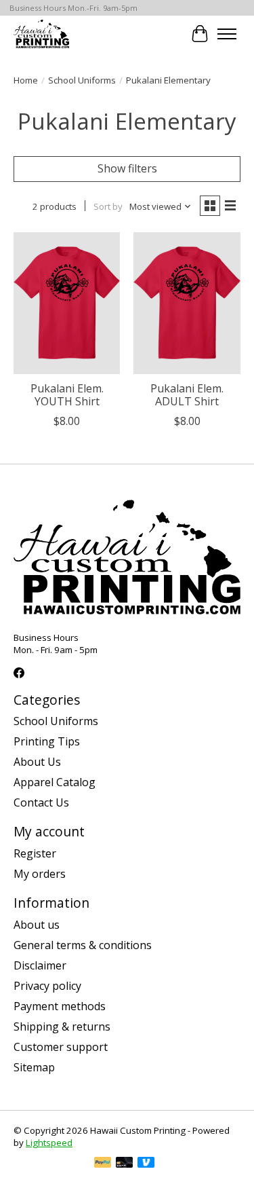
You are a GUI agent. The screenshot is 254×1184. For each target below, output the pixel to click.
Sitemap (34, 1067)
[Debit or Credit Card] (124, 1163)
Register (35, 853)
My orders (40, 873)
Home (26, 80)
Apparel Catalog (55, 782)
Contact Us (41, 802)
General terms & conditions (83, 945)
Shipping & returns (62, 1026)
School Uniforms (82, 80)
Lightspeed (49, 1142)
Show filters (127, 168)
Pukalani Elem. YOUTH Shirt (67, 395)
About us (37, 924)
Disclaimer (40, 965)
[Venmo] (146, 1163)
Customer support (61, 1046)
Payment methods (60, 1006)
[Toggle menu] (226, 34)
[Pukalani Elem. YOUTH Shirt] (67, 303)
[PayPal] (103, 1163)
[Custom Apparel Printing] (41, 34)
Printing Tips (47, 741)
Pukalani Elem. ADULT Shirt (187, 395)
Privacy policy (47, 985)
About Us (37, 761)
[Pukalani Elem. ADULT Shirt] (186, 303)
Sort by (108, 206)
